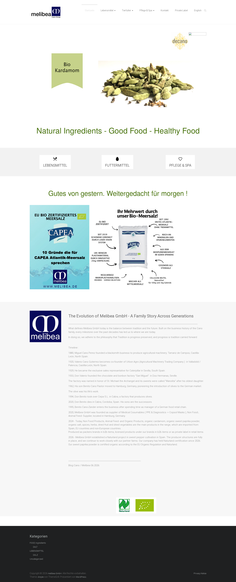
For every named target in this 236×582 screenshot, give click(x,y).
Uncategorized (36, 559)
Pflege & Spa (146, 10)
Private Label (181, 10)
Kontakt (165, 10)
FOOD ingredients (38, 543)
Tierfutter (126, 10)
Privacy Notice (200, 573)
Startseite (89, 10)
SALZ (35, 555)
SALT (35, 547)
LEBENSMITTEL (37, 551)
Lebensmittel (107, 10)
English (197, 10)
